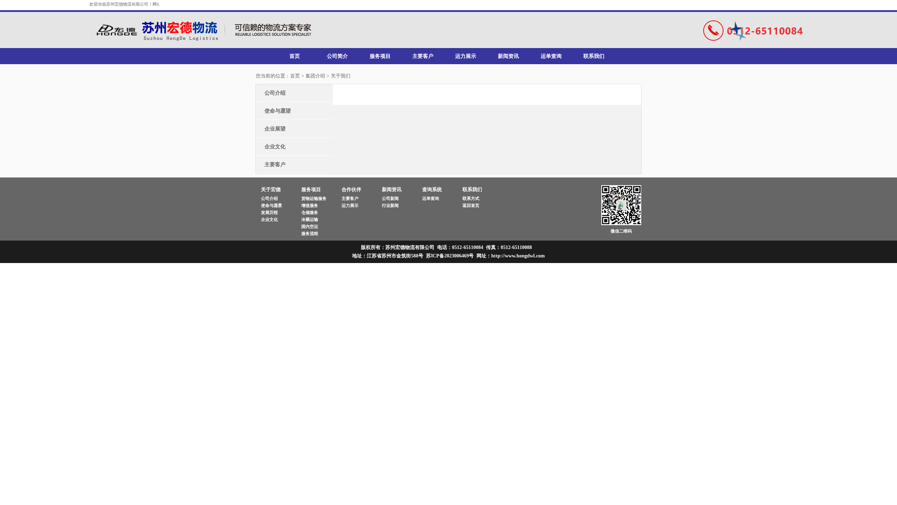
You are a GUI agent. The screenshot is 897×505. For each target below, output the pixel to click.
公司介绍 (275, 93)
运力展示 (465, 56)
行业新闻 (390, 205)
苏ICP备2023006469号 (450, 255)
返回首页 (471, 205)
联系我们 (593, 56)
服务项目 (380, 56)
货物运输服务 (314, 198)
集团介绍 (315, 76)
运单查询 (551, 56)
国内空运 (309, 226)
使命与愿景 (271, 205)
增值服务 (309, 205)
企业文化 (275, 146)
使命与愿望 (278, 111)
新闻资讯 (508, 56)
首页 (294, 56)
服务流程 (309, 233)
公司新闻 (390, 198)
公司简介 (337, 56)
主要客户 (422, 56)
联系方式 (471, 198)
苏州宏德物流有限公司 (206, 30)
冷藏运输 (309, 219)
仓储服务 (309, 212)
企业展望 (275, 129)
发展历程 (269, 212)
